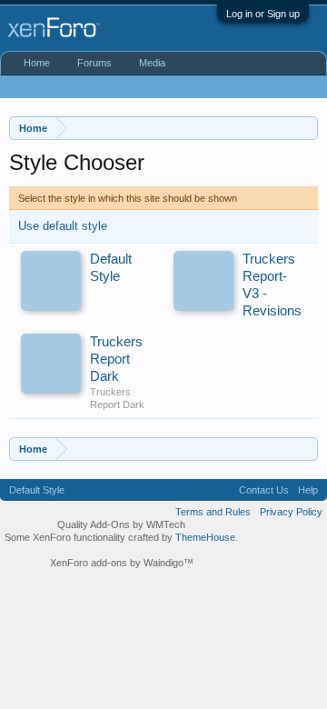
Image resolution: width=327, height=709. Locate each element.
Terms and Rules (213, 511)
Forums (94, 62)
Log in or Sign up (263, 13)
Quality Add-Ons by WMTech (121, 524)
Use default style (62, 226)
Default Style (36, 489)
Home (37, 62)
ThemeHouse (205, 537)
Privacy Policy (291, 511)
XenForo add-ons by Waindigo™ (121, 562)
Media (152, 62)
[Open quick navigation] (306, 128)
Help (308, 489)
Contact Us (264, 489)
